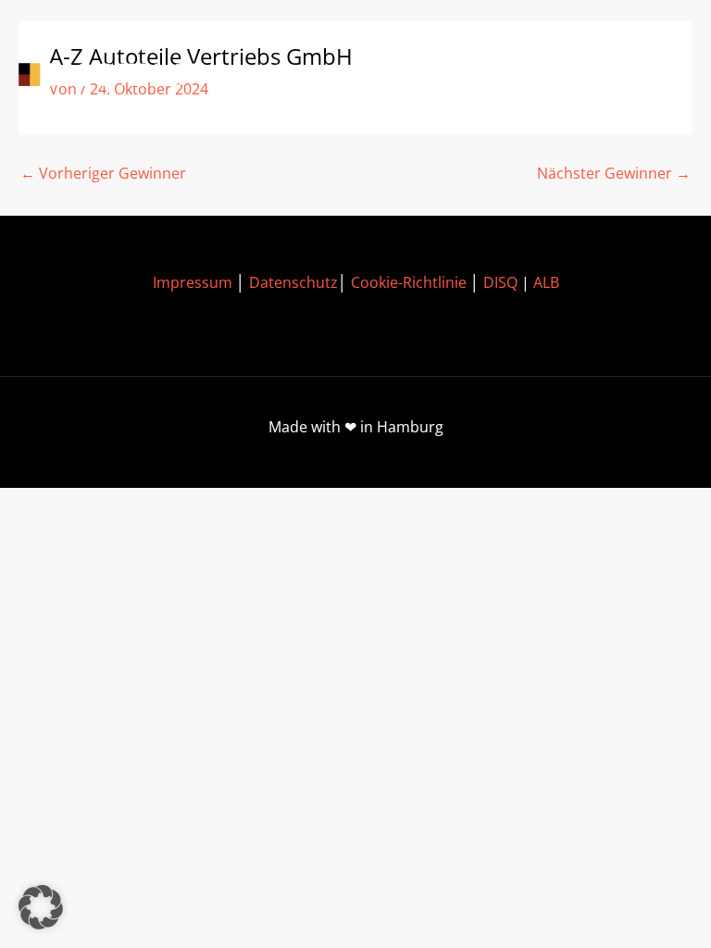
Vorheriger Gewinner (103, 173)
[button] (40, 907)
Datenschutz (293, 282)
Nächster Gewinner (614, 173)
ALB (546, 282)
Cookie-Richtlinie (409, 282)
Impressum (192, 282)
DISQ (500, 282)
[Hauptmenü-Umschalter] (665, 77)
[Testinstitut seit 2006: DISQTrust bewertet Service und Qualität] (111, 77)
